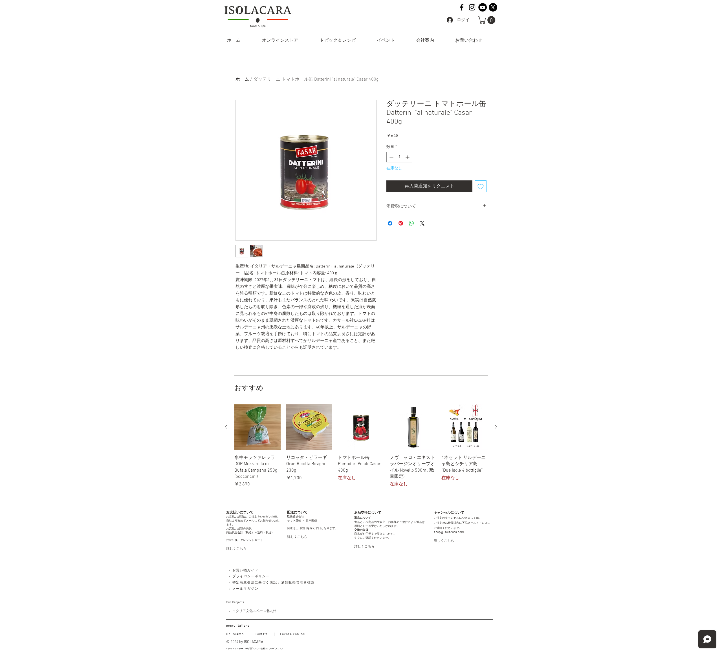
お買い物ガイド (245, 571)
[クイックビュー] (257, 427)
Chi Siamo (235, 634)
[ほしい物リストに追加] (481, 186)
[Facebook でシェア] (390, 223)
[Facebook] (461, 7)
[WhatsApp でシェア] (411, 223)
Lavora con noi (293, 634)
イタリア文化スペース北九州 (254, 611)
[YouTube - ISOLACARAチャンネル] (482, 7)
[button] (487, 20)
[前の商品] (226, 426)
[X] (493, 7)
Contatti (262, 634)
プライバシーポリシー (251, 576)
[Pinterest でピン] (400, 223)
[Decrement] (390, 157)
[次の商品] (495, 426)
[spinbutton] (399, 157)
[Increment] (407, 157)
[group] (361, 449)
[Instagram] (472, 7)
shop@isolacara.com (449, 532)
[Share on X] (422, 223)
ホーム (242, 79)
